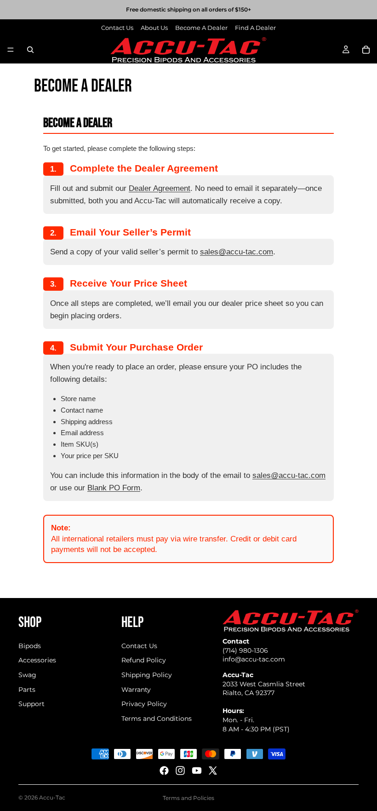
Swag (27, 675)
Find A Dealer (255, 27)
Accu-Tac (52, 797)
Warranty (136, 689)
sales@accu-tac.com (236, 251)
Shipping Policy (146, 675)
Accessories (37, 660)
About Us (154, 27)
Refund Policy (143, 660)
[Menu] (10, 49)
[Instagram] (180, 770)
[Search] (30, 50)
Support (31, 704)
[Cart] (366, 50)
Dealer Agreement (159, 188)
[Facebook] (164, 770)
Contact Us (117, 27)
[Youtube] (196, 770)
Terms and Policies (188, 797)
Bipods (29, 646)
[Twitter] (212, 770)
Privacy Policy (144, 704)
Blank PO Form (113, 487)
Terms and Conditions (156, 718)
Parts (26, 689)
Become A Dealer (201, 27)
